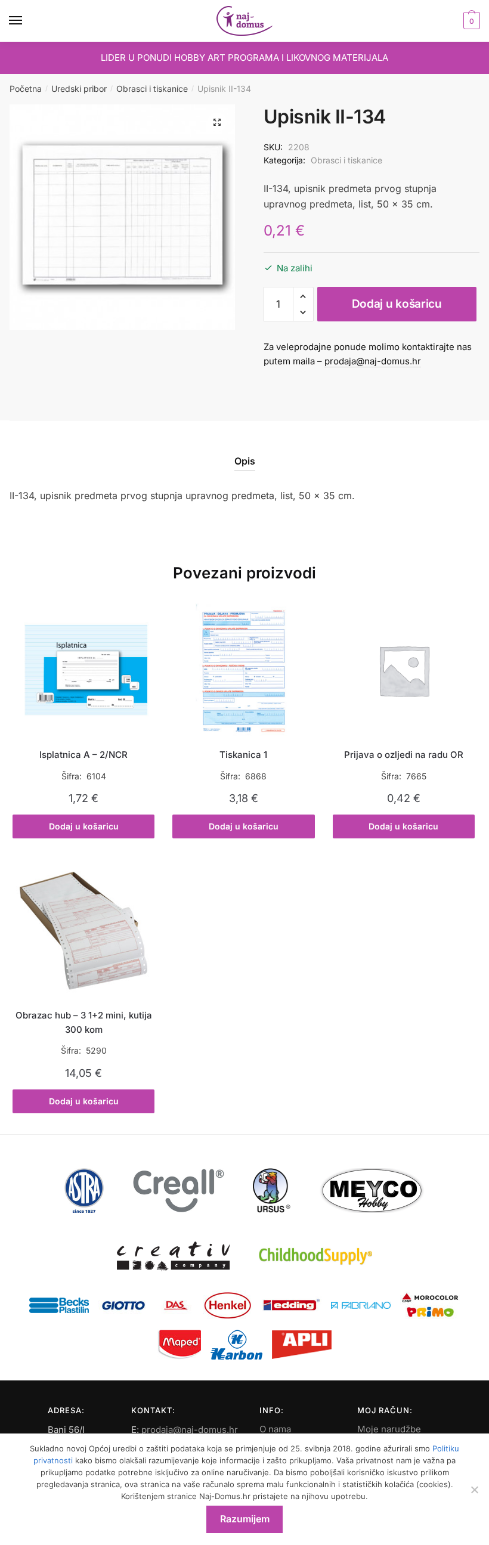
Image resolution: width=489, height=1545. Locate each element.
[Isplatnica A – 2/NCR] (83, 670)
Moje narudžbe (389, 1429)
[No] (474, 1490)
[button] (217, 122)
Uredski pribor (79, 88)
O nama (275, 1429)
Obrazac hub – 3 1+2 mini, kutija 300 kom (84, 1022)
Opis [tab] (244, 461)
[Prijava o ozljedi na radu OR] (404, 670)
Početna (26, 88)
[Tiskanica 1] (243, 670)
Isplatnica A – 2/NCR (83, 754)
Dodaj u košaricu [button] (84, 826)
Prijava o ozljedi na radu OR (403, 754)
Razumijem (245, 1519)
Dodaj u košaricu (397, 304)
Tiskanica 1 (243, 754)
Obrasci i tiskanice (152, 88)
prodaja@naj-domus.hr (372, 361)
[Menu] (27, 21)
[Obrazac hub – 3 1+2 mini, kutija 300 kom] (83, 931)
